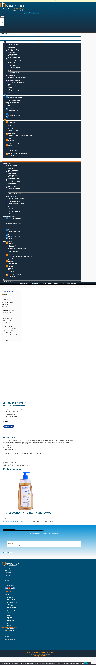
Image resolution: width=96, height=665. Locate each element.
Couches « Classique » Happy (14, 99)
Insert (9, 105)
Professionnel (5, 304)
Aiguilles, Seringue (12, 123)
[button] (2, 15)
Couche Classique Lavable (14, 103)
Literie (9, 84)
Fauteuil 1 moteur (12, 52)
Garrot (9, 138)
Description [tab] (9, 435)
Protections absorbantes (13, 45)
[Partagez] (6, 659)
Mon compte (7, 634)
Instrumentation (11, 133)
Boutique (10, 521)
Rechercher (3, 16)
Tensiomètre (11, 147)
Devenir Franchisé (46, 656)
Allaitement (10, 117)
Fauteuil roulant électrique (14, 72)
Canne (9, 69)
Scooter (10, 70)
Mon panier (7, 636)
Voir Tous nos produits (7, 302)
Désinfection (11, 140)
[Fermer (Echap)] (9, 659)
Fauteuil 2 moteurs (12, 54)
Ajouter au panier (8, 426)
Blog (5, 158)
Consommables (11, 122)
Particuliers (8, 42)
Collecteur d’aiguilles (13, 130)
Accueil (5, 521)
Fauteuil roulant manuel (13, 74)
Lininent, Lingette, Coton (13, 110)
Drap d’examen (11, 155)
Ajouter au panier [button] (13, 515)
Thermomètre (11, 151)
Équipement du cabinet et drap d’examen (17, 153)
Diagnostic (10, 145)
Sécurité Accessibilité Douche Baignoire (17, 77)
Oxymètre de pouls (12, 150)
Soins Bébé (10, 108)
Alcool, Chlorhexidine (13, 142)
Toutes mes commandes (10, 639)
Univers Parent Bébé (11, 95)
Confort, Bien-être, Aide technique (16, 82)
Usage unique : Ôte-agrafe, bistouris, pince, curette (20, 135)
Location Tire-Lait (12, 118)
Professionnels (9, 120)
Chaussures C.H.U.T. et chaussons (16, 93)
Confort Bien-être (7, 322)
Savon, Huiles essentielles (14, 90)
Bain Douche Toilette (8, 320)
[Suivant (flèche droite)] (4, 661)
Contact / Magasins (8, 160)
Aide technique (9, 330)
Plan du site (36, 652)
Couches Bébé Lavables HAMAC (12, 102)
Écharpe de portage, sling (14, 115)
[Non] (89, 663)
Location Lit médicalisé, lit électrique (16, 60)
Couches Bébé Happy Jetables (15, 97)
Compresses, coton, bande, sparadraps (17, 127)
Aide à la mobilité (12, 65)
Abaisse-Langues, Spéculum (14, 132)
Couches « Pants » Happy (14, 100)
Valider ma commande (9, 637)
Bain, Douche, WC (12, 75)
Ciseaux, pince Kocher (13, 137)
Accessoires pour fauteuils (14, 57)
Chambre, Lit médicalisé (13, 59)
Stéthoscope (11, 148)
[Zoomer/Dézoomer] (1, 659)
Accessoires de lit (12, 62)
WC (9, 79)
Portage (10, 113)
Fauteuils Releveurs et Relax (14, 50)
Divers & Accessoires (13, 49)
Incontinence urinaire (13, 44)
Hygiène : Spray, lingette (13, 143)
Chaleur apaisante (12, 85)
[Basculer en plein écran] (4, 659)
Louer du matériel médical (14, 80)
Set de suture (11, 125)
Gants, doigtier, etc (12, 128)
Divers (9, 64)
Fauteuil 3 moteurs (12, 55)
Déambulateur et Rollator (14, 67)
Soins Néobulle (11, 112)
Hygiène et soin (11, 47)
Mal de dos (8, 332)
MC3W (52, 652)
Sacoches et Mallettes (13, 157)
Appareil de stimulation (13, 89)
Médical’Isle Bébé (44, 655)
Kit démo (10, 107)
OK (86, 663)
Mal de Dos (10, 87)
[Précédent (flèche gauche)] (1, 661)
